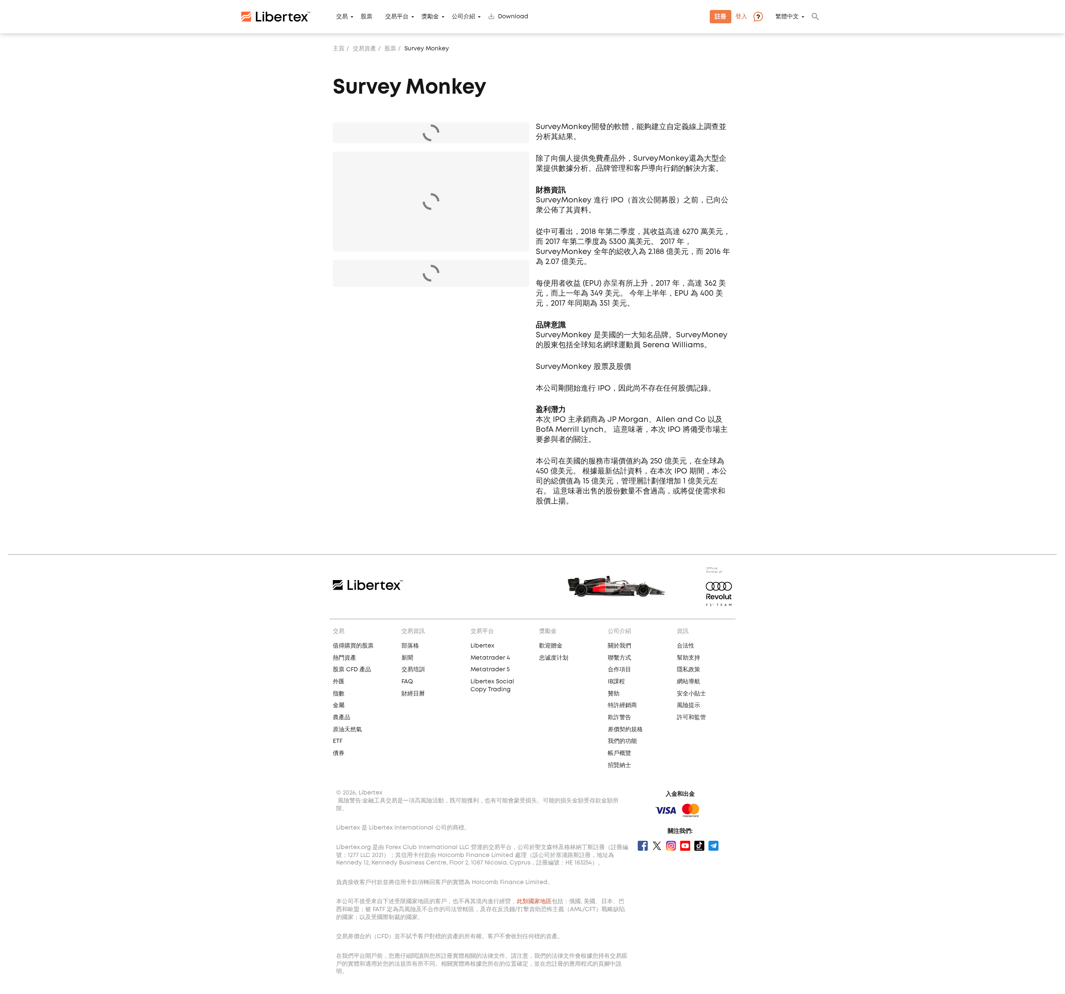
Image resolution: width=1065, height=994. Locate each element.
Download (513, 16)
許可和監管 (691, 717)
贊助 (613, 693)
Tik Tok (699, 846)
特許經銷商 (622, 705)
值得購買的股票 (353, 645)
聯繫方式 (619, 657)
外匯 (338, 681)
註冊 (720, 16)
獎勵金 (430, 16)
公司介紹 (463, 16)
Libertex (482, 645)
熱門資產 (344, 657)
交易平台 (397, 16)
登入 (741, 16)
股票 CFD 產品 (352, 669)
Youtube (685, 846)
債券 (338, 753)
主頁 (338, 48)
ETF (337, 741)
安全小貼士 (691, 693)
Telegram (713, 846)
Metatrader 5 (490, 669)
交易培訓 (413, 669)
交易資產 (364, 48)
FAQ (407, 681)
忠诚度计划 (553, 657)
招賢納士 (619, 765)
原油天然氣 (347, 729)
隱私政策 (688, 669)
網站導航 (688, 681)
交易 (342, 16)
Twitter (657, 846)
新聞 (407, 657)
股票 (366, 16)
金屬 (338, 705)
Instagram (671, 846)
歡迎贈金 (550, 645)
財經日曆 (413, 693)
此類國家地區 (534, 901)
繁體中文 (787, 16)
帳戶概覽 (619, 753)
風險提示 (688, 705)
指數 (338, 693)
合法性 (685, 645)
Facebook (643, 846)
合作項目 (619, 669)
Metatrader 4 (490, 657)
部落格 (410, 645)
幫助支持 (688, 657)
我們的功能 (622, 741)
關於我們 (619, 645)
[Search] (815, 17)
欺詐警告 (619, 717)
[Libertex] (275, 17)
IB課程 (616, 681)
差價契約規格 (625, 729)
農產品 (341, 717)
